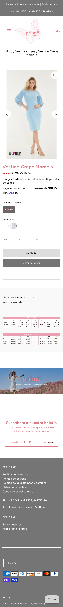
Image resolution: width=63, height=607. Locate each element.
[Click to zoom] (55, 75)
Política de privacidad (16, 474)
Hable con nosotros (15, 487)
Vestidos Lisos (25, 51)
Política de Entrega (14, 478)
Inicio (8, 51)
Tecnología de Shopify (34, 603)
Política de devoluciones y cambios (24, 483)
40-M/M (9, 209)
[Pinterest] (4, 598)
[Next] (55, 114)
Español (12, 563)
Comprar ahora (31, 263)
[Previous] (7, 114)
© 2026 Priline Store (13, 603)
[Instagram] (9, 598)
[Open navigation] (8, 30)
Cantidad (7, 239)
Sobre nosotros (12, 524)
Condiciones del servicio (18, 491)
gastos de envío (17, 179)
